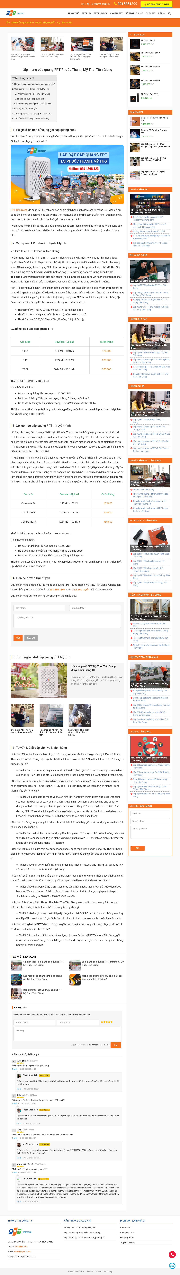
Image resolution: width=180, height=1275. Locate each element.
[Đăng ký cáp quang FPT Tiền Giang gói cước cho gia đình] (23, 44)
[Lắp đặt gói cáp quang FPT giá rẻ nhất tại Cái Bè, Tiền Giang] (150, 404)
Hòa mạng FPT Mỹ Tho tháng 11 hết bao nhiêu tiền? (51, 732)
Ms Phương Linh (36, 1144)
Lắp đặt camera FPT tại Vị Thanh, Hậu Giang (153, 173)
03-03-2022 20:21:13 (28, 1069)
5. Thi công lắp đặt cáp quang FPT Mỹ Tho (31, 113)
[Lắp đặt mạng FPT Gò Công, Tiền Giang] (150, 271)
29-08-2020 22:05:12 (32, 1202)
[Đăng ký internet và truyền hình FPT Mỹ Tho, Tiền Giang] (16, 994)
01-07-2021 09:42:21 (32, 1158)
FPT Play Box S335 (149, 94)
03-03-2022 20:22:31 (32, 1089)
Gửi (18, 638)
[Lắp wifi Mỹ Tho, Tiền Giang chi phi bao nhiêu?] (80, 715)
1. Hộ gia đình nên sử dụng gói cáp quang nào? (33, 84)
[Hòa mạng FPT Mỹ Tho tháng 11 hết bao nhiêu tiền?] (51, 715)
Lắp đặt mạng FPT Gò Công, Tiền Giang (149, 281)
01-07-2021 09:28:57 (28, 1138)
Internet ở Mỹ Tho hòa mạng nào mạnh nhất (109, 55)
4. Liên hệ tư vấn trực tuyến (24, 108)
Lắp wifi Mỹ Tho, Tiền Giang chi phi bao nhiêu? (78, 732)
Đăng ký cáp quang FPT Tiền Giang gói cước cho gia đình (23, 56)
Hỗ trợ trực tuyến (158, 4)
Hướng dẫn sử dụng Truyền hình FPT (149, 231)
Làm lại (31, 638)
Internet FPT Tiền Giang (143, 489)
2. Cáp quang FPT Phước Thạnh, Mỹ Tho (30, 89)
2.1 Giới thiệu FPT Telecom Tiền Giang (32, 94)
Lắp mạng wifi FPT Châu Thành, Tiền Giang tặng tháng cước (80, 56)
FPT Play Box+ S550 (150, 53)
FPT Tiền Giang (19, 209)
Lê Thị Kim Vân (35, 1179)
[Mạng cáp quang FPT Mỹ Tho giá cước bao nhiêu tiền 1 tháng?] (75, 979)
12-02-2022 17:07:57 (32, 1123)
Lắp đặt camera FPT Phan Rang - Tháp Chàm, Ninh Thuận (155, 145)
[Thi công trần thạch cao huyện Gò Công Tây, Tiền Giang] (150, 610)
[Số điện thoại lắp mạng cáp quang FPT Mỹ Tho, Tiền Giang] (16, 965)
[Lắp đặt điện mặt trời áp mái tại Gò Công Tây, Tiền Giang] (150, 675)
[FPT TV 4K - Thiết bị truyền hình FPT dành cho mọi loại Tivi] (150, 204)
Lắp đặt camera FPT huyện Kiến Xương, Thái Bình (153, 159)
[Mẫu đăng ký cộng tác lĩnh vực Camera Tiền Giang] (150, 749)
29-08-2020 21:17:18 (28, 1172)
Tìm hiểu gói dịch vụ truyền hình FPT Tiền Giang (52, 55)
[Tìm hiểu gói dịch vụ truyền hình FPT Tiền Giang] (52, 44)
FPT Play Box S (148, 40)
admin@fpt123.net (22, 1251)
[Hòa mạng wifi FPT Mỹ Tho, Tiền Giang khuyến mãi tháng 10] (39, 680)
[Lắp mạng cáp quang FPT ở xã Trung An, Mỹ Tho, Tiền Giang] (16, 979)
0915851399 (127, 4)
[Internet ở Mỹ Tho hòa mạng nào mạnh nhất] (111, 44)
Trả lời (14, 1069)
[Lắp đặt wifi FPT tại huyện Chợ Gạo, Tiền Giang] (150, 337)
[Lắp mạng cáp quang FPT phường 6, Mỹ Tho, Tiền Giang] (75, 965)
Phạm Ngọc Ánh (36, 1075)
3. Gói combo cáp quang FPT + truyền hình (31, 103)
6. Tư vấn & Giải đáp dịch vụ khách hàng (30, 118)
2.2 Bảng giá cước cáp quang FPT (30, 99)
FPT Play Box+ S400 (150, 80)
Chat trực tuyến (80, 589)
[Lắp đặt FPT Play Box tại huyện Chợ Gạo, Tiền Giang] (150, 538)
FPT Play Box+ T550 (150, 66)
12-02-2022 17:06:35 (28, 1103)
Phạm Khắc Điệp (36, 1110)
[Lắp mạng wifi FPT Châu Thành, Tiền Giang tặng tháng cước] (82, 44)
